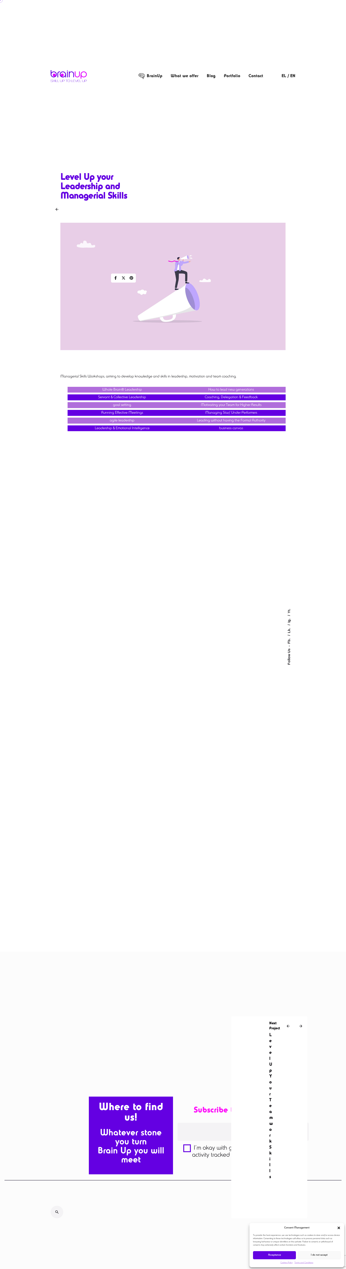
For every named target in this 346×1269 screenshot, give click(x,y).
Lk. (289, 630)
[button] (339, 1228)
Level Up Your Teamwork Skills (271, 1106)
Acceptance (274, 1255)
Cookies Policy (286, 1263)
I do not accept (319, 1255)
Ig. (289, 620)
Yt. (289, 611)
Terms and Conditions (303, 1263)
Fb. (289, 640)
